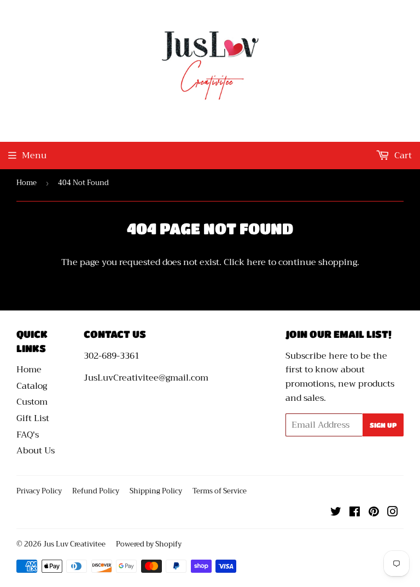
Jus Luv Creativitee (74, 544)
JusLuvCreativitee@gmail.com (146, 377)
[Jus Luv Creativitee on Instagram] (392, 513)
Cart (402, 155)
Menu (34, 155)
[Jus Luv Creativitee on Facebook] (354, 513)
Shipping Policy (156, 491)
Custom (32, 402)
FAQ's (27, 434)
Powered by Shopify (149, 544)
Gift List (32, 418)
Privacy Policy (39, 491)
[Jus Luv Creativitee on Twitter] (335, 513)
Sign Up (383, 425)
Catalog (31, 386)
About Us (35, 450)
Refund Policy (95, 491)
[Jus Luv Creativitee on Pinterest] (374, 513)
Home (26, 182)
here (256, 262)
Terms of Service (219, 491)
